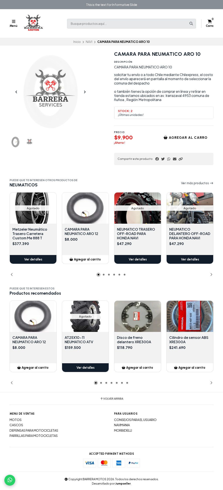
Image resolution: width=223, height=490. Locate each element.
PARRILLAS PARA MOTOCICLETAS (34, 435)
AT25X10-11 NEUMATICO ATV (79, 339)
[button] (180, 159)
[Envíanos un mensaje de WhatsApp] (9, 480)
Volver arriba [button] (113, 398)
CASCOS (16, 424)
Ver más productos (195, 183)
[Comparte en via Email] (174, 159)
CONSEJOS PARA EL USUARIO (135, 419)
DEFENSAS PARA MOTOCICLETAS (34, 430)
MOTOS (16, 419)
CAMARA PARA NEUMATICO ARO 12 (81, 231)
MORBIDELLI (123, 430)
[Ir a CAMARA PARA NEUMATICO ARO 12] (85, 208)
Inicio (77, 42)
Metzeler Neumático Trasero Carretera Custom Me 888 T (29, 233)
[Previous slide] (16, 92)
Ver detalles (33, 259)
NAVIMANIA (122, 424)
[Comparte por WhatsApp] (169, 159)
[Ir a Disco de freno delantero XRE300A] (137, 316)
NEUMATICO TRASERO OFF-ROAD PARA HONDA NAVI (136, 233)
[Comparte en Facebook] (157, 159)
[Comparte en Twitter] (163, 159)
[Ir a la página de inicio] (33, 23)
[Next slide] (84, 92)
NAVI (89, 42)
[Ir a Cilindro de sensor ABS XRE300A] (190, 316)
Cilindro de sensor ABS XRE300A (188, 339)
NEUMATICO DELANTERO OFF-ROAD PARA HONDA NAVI (189, 233)
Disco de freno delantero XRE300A (134, 339)
